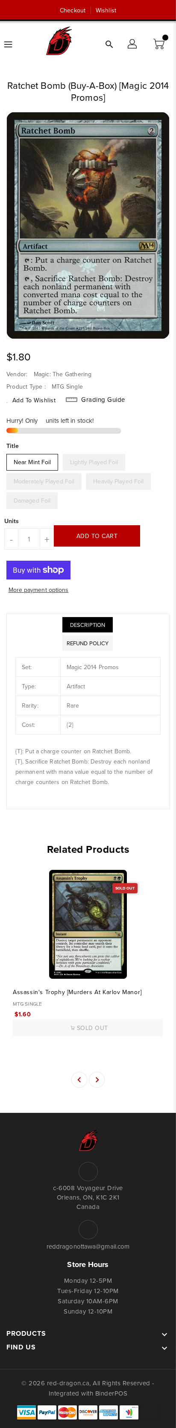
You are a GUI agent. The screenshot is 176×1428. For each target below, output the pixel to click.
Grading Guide (103, 399)
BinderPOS (111, 1393)
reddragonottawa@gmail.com (88, 1246)
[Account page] (132, 44)
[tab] (87, 624)
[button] (160, 44)
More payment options (39, 589)
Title (12, 446)
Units (11, 521)
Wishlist (106, 10)
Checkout (72, 10)
